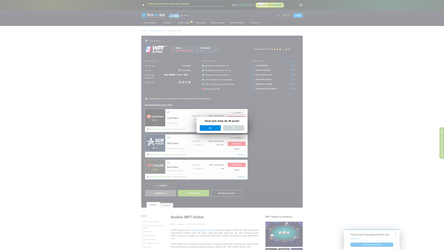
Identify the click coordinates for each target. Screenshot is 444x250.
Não (233, 128)
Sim (210, 128)
